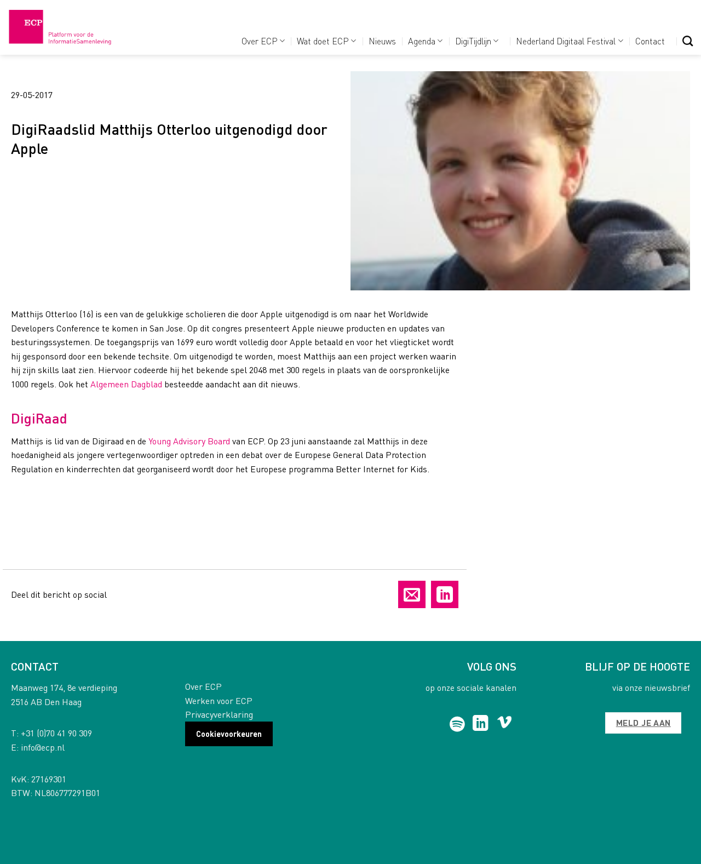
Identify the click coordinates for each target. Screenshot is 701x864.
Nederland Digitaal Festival (566, 41)
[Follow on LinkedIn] (481, 724)
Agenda (421, 41)
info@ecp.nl (43, 747)
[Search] (687, 41)
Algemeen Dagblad (126, 384)
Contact (650, 41)
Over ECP (260, 41)
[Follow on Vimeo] (505, 724)
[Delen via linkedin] (444, 594)
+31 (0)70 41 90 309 (56, 733)
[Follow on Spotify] (458, 724)
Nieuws (382, 41)
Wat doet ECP (323, 41)
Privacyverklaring (219, 714)
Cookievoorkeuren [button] (229, 734)
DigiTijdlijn (473, 41)
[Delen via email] (412, 594)
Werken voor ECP (218, 700)
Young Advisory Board (189, 441)
